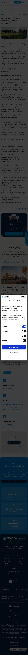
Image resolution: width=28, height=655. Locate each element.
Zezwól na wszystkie (14, 347)
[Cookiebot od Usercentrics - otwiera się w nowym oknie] (20, 297)
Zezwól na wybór (14, 352)
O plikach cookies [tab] (21, 300)
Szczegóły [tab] (12, 300)
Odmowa (14, 357)
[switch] (24, 331)
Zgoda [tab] (4, 300)
